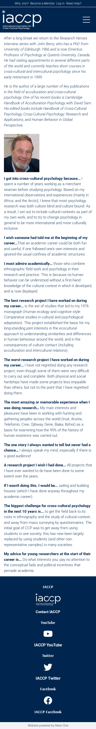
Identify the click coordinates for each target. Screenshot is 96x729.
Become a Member (42, 3)
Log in (60, 3)
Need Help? (73, 3)
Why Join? (22, 3)
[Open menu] (86, 19)
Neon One (61, 725)
